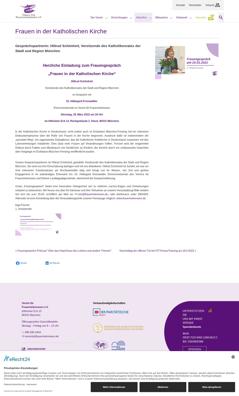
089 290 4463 (33, 332)
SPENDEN (194, 349)
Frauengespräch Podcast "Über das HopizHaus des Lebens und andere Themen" (63, 250)
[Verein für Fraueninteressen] (28, 11)
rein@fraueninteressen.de (93, 194)
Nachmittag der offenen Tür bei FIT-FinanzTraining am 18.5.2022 (158, 250)
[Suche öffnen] (221, 17)
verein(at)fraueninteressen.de (42, 336)
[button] (28, 263)
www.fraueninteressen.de (131, 198)
